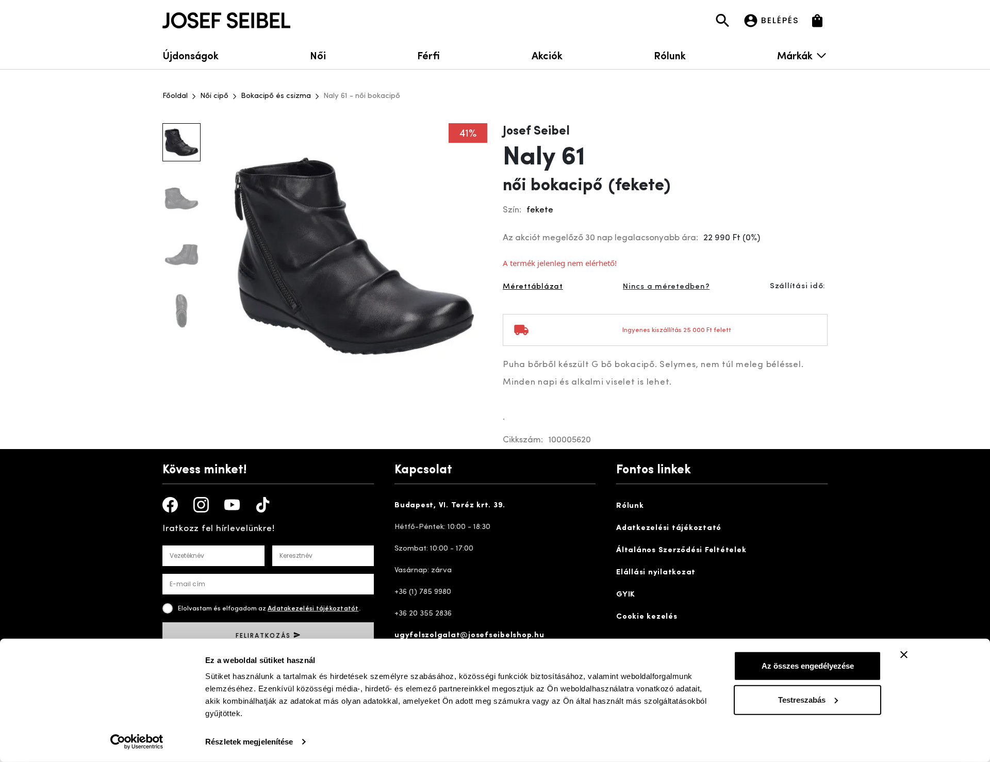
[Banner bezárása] (904, 654)
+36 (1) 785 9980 (422, 592)
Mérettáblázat (533, 287)
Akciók (547, 55)
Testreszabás (802, 699)
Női (318, 55)
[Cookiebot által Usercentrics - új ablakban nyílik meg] (137, 742)
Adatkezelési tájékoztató (668, 528)
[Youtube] (232, 504)
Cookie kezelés (647, 617)
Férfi (428, 55)
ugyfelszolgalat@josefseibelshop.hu (469, 635)
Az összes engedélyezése (808, 665)
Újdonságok (190, 55)
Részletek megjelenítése (249, 741)
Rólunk (670, 55)
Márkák (795, 55)
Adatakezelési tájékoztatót (313, 608)
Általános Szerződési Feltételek (681, 550)
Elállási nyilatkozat (656, 572)
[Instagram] (201, 504)
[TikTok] (263, 504)
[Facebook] (170, 504)
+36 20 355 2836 (423, 614)
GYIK (625, 595)
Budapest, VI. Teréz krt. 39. (449, 505)
